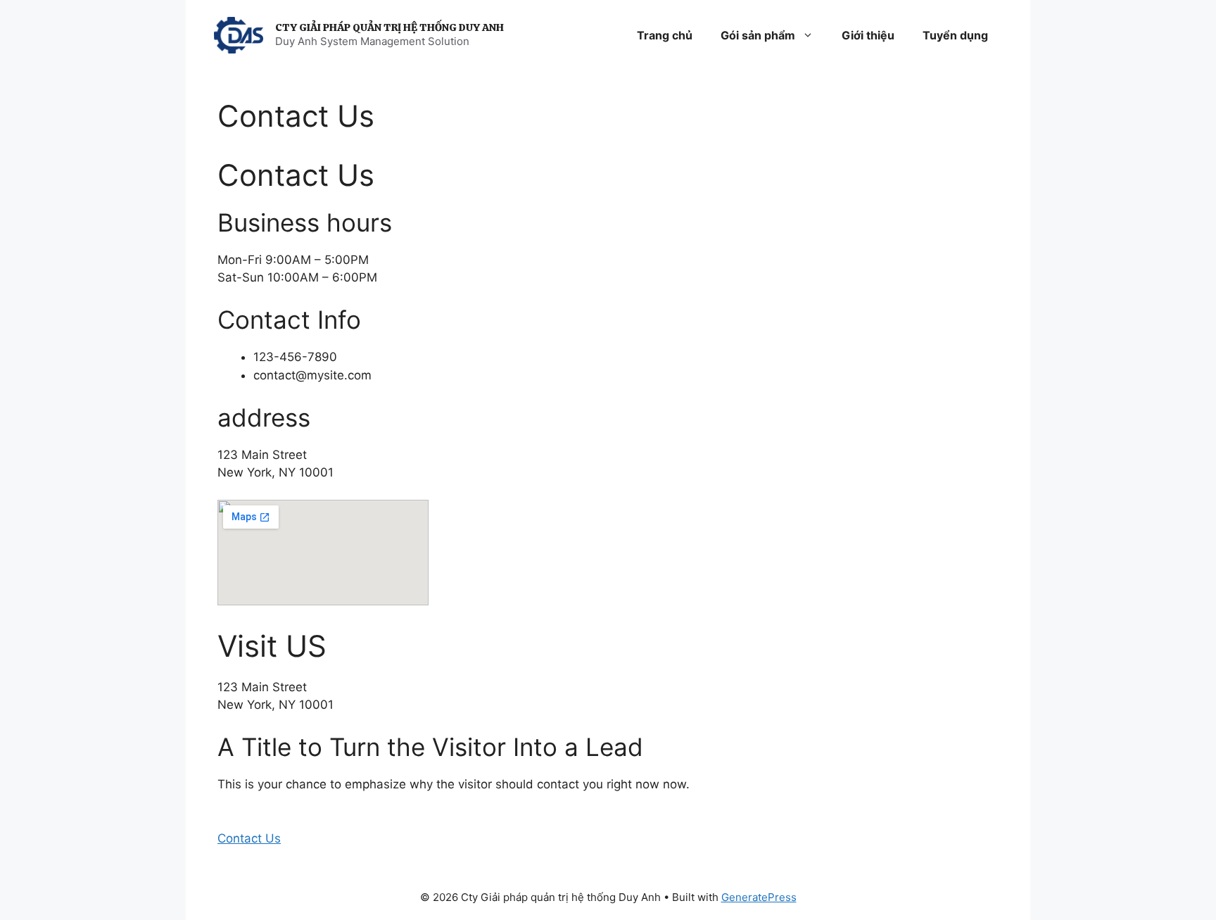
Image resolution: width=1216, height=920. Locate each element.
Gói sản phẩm (758, 35)
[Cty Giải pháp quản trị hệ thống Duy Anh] (238, 34)
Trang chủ (664, 35)
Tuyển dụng (955, 35)
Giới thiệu (868, 35)
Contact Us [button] (249, 838)
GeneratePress (759, 897)
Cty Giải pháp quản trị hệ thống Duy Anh (389, 27)
